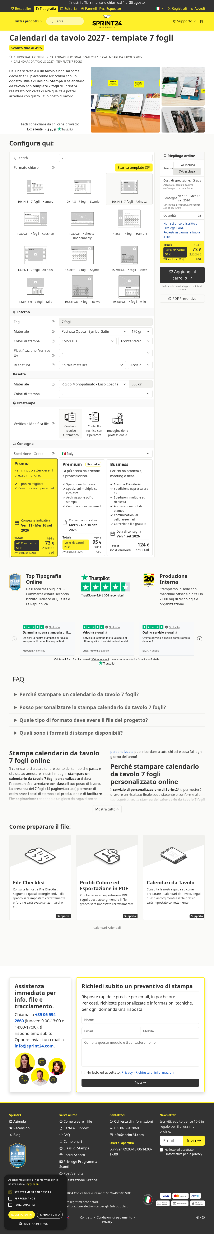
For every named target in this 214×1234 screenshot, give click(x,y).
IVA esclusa (187, 171)
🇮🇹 (158, 8)
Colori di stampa (27, 341)
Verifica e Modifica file (32, 423)
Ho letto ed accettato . (184, 1152)
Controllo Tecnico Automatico (71, 430)
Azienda (19, 1121)
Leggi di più (32, 1184)
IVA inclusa (187, 165)
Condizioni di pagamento (114, 1217)
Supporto (184, 21)
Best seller (22, 8)
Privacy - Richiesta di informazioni (148, 1072)
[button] (10, 1192)
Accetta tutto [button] (21, 1214)
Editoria (70, 8)
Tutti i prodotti (26, 21)
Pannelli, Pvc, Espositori (103, 8)
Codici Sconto (74, 1155)
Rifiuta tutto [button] (50, 1214)
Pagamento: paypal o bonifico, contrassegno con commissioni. (178, 186)
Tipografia (47, 8)
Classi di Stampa (76, 1148)
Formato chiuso (26, 167)
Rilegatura (22, 365)
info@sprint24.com (34, 1046)
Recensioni (22, 1128)
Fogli (18, 321)
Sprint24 (107, 22)
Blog (16, 1134)
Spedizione (28, 453)
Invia (139, 1082)
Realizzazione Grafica (80, 1180)
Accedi (199, 8)
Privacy (107, 1222)
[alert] (35, 1202)
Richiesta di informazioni (133, 1121)
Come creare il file (77, 1121)
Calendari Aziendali (107, 928)
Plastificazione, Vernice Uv (32, 353)
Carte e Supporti (76, 1128)
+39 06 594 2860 (126, 1128)
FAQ (66, 1134)
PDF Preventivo (184, 298)
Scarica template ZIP (134, 167)
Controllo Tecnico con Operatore (94, 430)
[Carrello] (201, 21)
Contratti (86, 1217)
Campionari (72, 1141)
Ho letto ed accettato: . (131, 1072)
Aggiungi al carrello (184, 275)
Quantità (21, 158)
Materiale (22, 331)
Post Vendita (73, 1173)
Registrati (179, 8)
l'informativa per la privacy (183, 1154)
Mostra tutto (105, 809)
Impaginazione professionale (117, 433)
